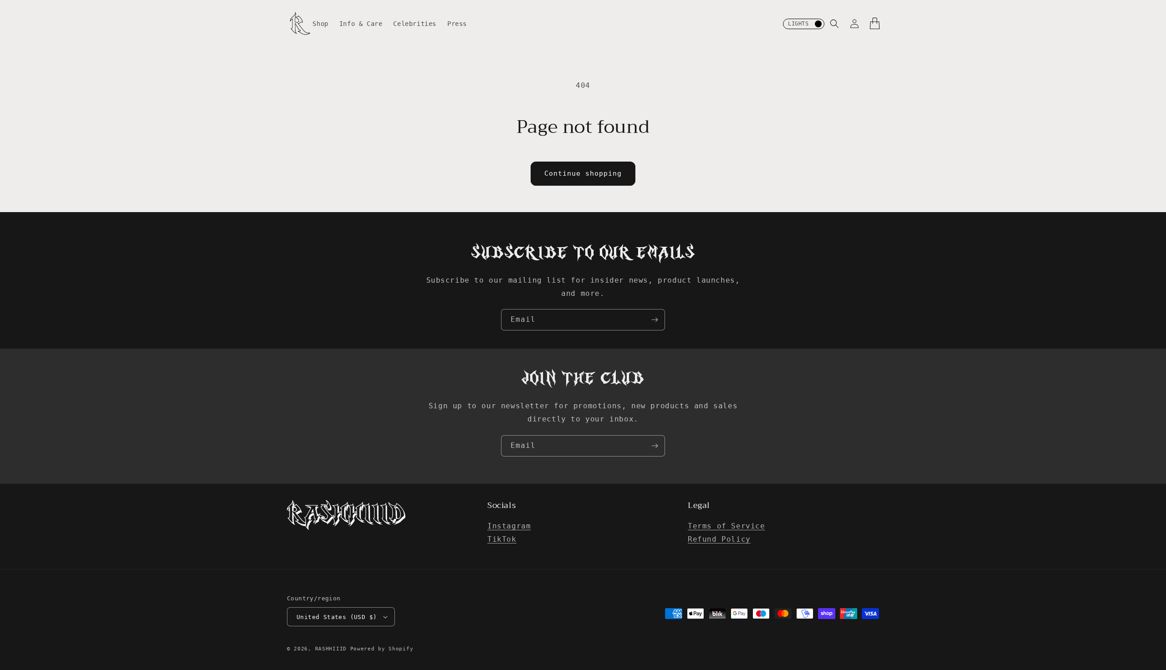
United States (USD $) (337, 617)
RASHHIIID (331, 649)
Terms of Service (726, 526)
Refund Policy (719, 539)
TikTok (502, 539)
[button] (834, 24)
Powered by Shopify (382, 649)
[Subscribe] (654, 319)
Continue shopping (583, 173)
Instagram (509, 526)
